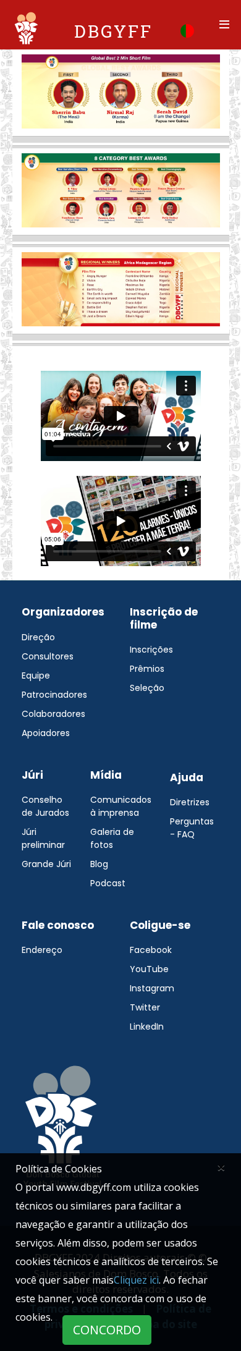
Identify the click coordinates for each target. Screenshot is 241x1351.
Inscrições (151, 649)
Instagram (152, 988)
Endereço (42, 950)
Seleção (147, 688)
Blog (99, 864)
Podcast (107, 883)
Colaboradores (53, 714)
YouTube (149, 969)
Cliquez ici (136, 1280)
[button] (187, 30)
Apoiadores (46, 733)
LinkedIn (147, 1026)
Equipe (36, 675)
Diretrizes (189, 802)
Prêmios (147, 669)
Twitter (145, 1007)
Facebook (151, 950)
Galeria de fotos (112, 838)
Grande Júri (46, 864)
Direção (38, 637)
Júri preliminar (43, 838)
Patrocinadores (54, 694)
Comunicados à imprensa (120, 806)
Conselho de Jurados (45, 806)
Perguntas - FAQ (192, 828)
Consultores (48, 656)
